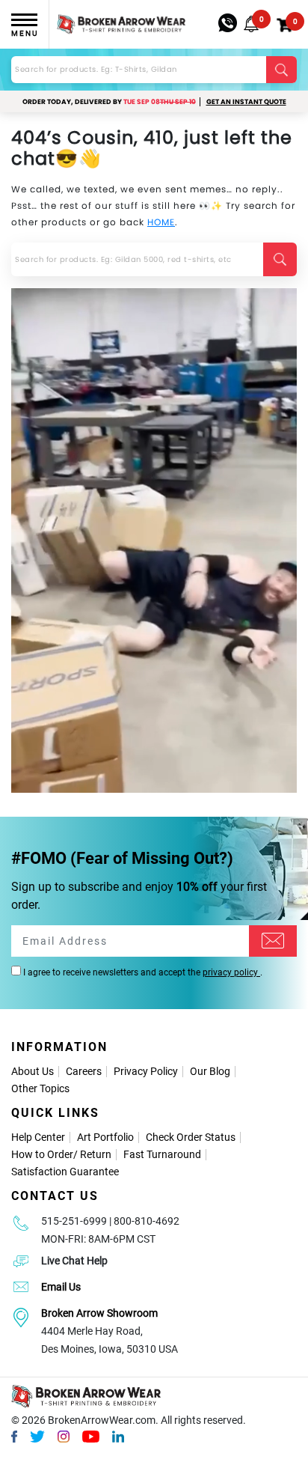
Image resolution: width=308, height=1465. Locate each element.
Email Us (61, 1287)
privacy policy (231, 972)
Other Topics (40, 1088)
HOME (161, 222)
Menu (24, 33)
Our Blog (210, 1071)
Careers (84, 1071)
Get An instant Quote (246, 101)
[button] (251, 24)
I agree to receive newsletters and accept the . (141, 972)
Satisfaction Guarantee (65, 1172)
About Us (32, 1071)
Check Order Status (190, 1137)
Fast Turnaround (162, 1154)
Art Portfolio (105, 1137)
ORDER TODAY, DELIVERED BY (109, 101)
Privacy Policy (146, 1071)
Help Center (38, 1137)
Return (95, 1154)
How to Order (42, 1154)
